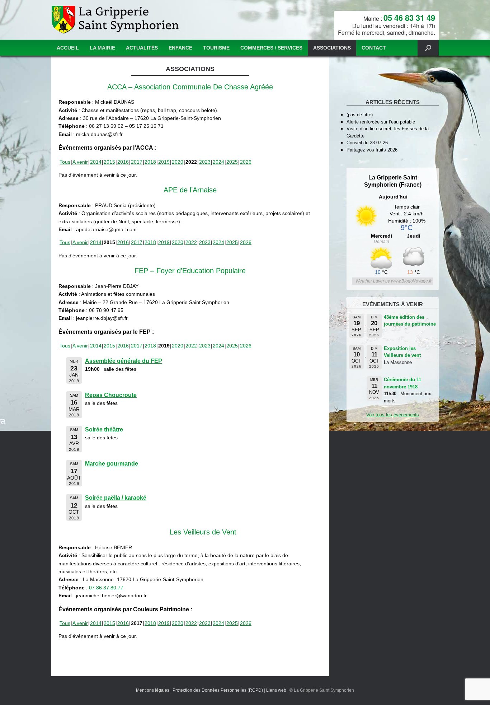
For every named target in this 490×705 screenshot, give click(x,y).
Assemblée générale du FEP (123, 361)
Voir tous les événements (392, 414)
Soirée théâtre (104, 429)
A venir (80, 162)
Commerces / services (271, 48)
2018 (150, 162)
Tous (65, 162)
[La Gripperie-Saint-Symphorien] (116, 20)
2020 (177, 162)
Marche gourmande (111, 464)
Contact (374, 48)
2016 (123, 162)
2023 (205, 162)
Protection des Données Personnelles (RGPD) (218, 690)
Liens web (276, 690)
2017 (136, 162)
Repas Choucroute (111, 395)
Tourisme (216, 48)
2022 (191, 242)
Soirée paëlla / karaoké (115, 498)
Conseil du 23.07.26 (367, 142)
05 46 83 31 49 (409, 17)
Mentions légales (152, 690)
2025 (232, 162)
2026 (245, 162)
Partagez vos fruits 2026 (372, 150)
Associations (332, 48)
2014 (96, 162)
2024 (218, 162)
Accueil (68, 48)
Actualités (142, 48)
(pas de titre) (360, 114)
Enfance (180, 48)
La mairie (102, 48)
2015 (109, 162)
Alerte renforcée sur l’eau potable (381, 122)
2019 (164, 162)
